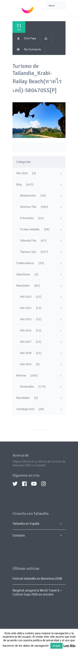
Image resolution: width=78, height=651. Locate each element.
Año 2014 (25, 308)
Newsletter (23, 285)
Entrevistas (27, 218)
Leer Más (69, 645)
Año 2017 (25, 341)
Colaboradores (25, 263)
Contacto (18, 535)
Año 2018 (25, 353)
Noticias (21, 375)
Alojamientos (28, 195)
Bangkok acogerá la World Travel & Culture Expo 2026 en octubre (35, 592)
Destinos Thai (28, 207)
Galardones (23, 274)
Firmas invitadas (30, 229)
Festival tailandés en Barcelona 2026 (37, 579)
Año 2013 (25, 296)
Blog (19, 184)
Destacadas (27, 386)
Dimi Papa (30, 38)
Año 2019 (25, 364)
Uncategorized (25, 409)
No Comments (32, 49)
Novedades (23, 398)
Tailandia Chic (28, 240)
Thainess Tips (28, 252)
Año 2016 (25, 330)
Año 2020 (22, 173)
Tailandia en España (25, 524)
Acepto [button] (56, 645)
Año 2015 (25, 319)
